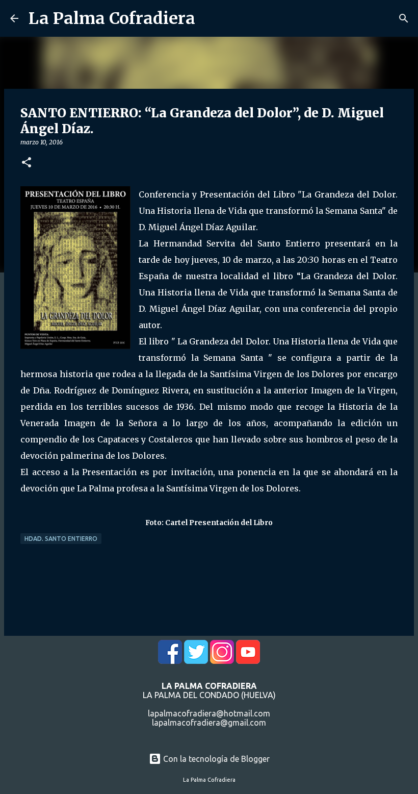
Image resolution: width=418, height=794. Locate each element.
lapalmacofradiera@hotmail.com (209, 713)
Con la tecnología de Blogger (215, 758)
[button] (26, 163)
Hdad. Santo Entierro (60, 538)
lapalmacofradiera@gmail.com (209, 722)
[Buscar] (404, 18)
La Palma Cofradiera (112, 18)
